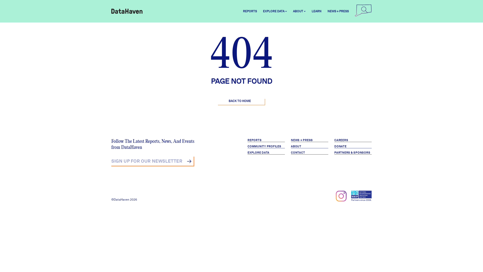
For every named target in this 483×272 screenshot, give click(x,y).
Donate (340, 146)
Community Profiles (264, 146)
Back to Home (240, 101)
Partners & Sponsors (352, 152)
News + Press (338, 11)
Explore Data (258, 152)
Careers (341, 140)
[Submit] (189, 161)
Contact (298, 152)
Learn (316, 11)
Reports (250, 11)
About (296, 146)
